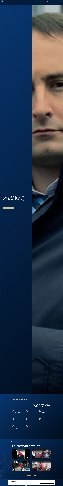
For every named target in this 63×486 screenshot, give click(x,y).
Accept (50, 483)
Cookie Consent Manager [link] (11, 481)
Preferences (36, 483)
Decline (43, 483)
